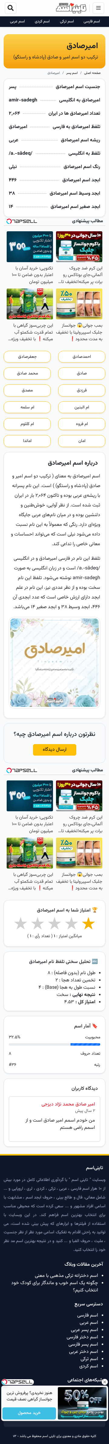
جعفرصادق (27, 357)
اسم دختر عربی (83, 1352)
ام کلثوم (27, 424)
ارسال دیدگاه (55, 749)
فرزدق (82, 390)
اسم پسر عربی (84, 1330)
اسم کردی (42, 22)
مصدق (27, 390)
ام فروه (82, 424)
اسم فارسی (92, 22)
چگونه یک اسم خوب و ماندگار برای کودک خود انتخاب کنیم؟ (54, 1286)
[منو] (98, 8)
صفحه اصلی (92, 73)
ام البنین (81, 407)
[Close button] (104, 1382)
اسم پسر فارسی (83, 1344)
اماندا (27, 441)
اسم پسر (72, 73)
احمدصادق (82, 357)
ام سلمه (27, 407)
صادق (82, 373)
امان (81, 441)
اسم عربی (17, 22)
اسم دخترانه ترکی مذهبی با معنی (66, 1276)
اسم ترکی (67, 22)
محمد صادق (27, 373)
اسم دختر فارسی (82, 1337)
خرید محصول (29, 1413)
